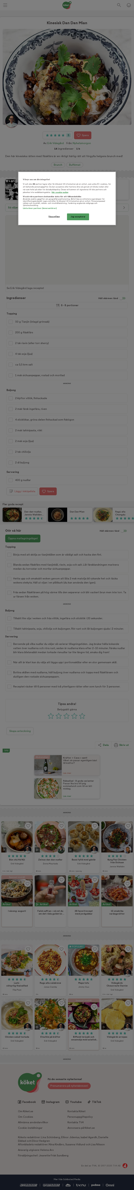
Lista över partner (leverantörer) (40, 208)
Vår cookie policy (59, 192)
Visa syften (54, 217)
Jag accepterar (78, 217)
